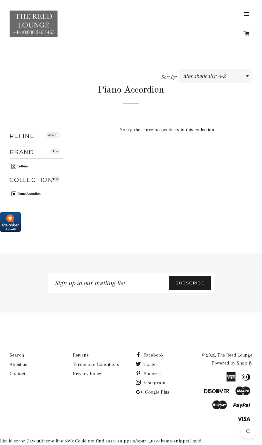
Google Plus (156, 392)
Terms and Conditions (96, 364)
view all (53, 135)
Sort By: (169, 77)
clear (55, 151)
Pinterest (152, 373)
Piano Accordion (29, 194)
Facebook (153, 355)
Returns (81, 355)
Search (17, 355)
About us (18, 364)
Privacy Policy (87, 373)
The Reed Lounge (234, 355)
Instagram (154, 383)
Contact (17, 373)
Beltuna (22, 166)
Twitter (150, 364)
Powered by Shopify (232, 363)
